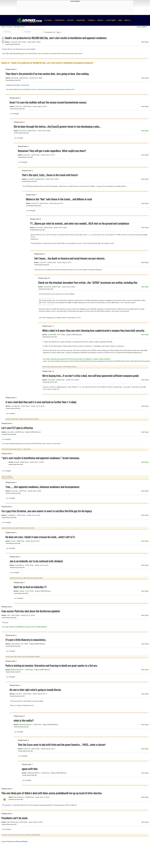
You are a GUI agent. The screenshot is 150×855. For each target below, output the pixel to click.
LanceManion (15, 406)
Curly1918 (18, 106)
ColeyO (21, 591)
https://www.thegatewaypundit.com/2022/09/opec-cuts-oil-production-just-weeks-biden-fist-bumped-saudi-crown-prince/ (44, 53)
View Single (145, 42)
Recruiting (59, 20)
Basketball (81, 20)
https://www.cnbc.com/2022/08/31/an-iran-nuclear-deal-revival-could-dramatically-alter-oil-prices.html (42, 89)
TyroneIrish (14, 78)
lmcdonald (14, 42)
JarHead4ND (52, 334)
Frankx (13, 541)
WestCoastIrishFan (17, 670)
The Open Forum (19, 27)
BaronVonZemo (19, 797)
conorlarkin (10, 432)
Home (3, 27)
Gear (120, 20)
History (70, 20)
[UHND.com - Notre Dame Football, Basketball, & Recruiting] (29, 20)
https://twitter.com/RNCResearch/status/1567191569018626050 (26, 627)
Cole (8, 615)
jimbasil (16, 462)
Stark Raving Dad (12, 822)
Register (144, 27)
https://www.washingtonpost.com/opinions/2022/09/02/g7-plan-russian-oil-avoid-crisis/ (33, 443)
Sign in (59, 32)
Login (138, 27)
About (126, 20)
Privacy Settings (22, 841)
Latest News (111, 20)
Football (48, 20)
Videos (100, 20)
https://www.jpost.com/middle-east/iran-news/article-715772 (61, 317)
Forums (91, 20)
